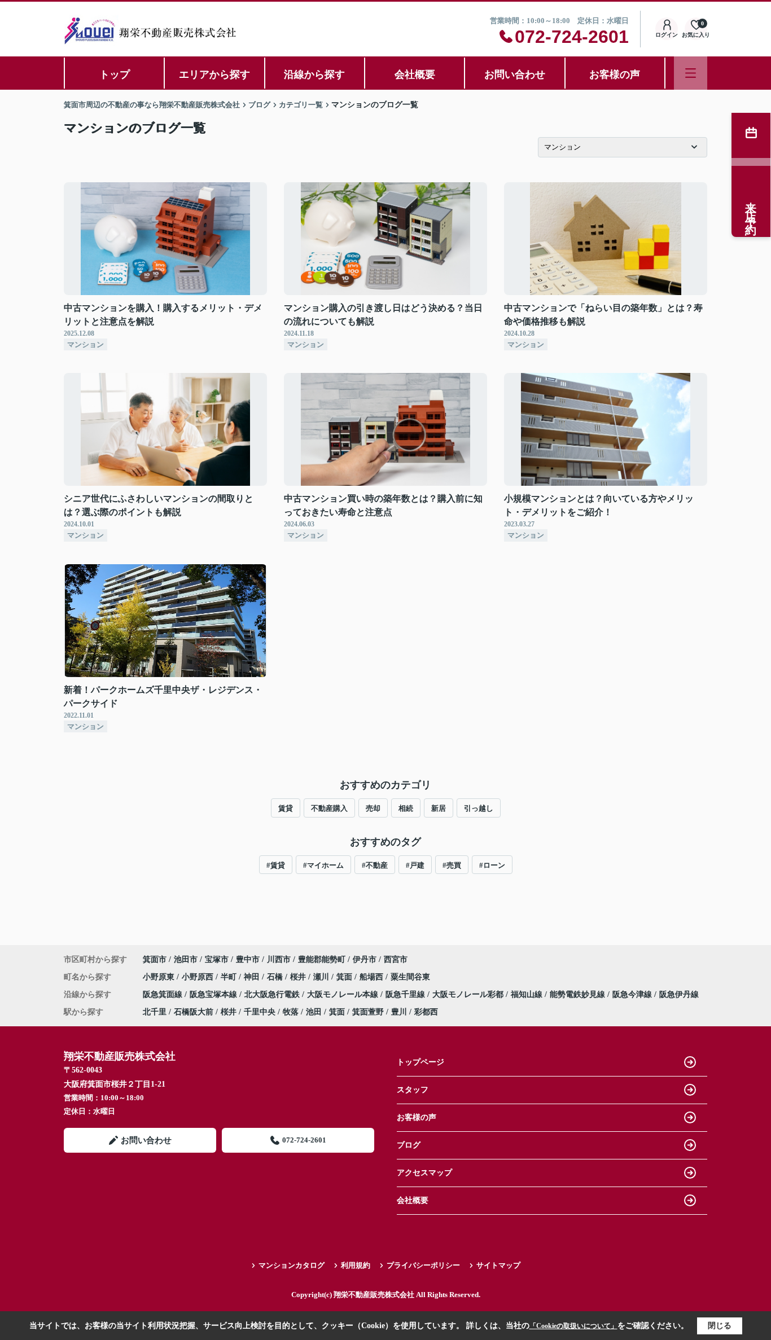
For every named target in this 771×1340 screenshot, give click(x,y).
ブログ (408, 1145)
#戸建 (415, 865)
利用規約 (355, 1265)
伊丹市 (364, 959)
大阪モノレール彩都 (469, 994)
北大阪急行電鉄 (273, 994)
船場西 (373, 977)
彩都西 (426, 1012)
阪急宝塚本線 (214, 994)
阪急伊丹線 (679, 994)
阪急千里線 (406, 994)
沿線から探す (314, 74)
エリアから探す (214, 74)
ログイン (666, 35)
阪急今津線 (633, 994)
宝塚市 (217, 959)
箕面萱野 (368, 1012)
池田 (314, 1012)
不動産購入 (329, 808)
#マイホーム (323, 865)
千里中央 (259, 1012)
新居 (438, 808)
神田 (253, 977)
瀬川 (322, 977)
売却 (373, 808)
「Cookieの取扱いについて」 (573, 1326)
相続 (405, 808)
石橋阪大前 (193, 1012)
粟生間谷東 (410, 977)
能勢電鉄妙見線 (578, 994)
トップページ (420, 1062)
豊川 (399, 1012)
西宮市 (396, 959)
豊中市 (248, 959)
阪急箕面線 (164, 994)
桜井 (299, 977)
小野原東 (160, 977)
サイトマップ (498, 1265)
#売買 (452, 865)
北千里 (155, 1012)
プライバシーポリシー (423, 1265)
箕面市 (155, 959)
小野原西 (199, 977)
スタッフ (412, 1090)
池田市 (186, 959)
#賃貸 (275, 865)
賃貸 (285, 808)
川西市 (279, 959)
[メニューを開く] (691, 73)
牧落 (291, 1012)
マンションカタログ (292, 1265)
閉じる (719, 1325)
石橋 (276, 977)
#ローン (492, 865)
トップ (114, 74)
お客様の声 (614, 74)
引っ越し (478, 808)
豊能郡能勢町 (321, 959)
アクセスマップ (424, 1172)
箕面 (345, 977)
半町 (230, 977)
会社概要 (415, 74)
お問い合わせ (514, 74)
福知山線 (528, 994)
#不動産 (375, 865)
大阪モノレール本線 (343, 994)
